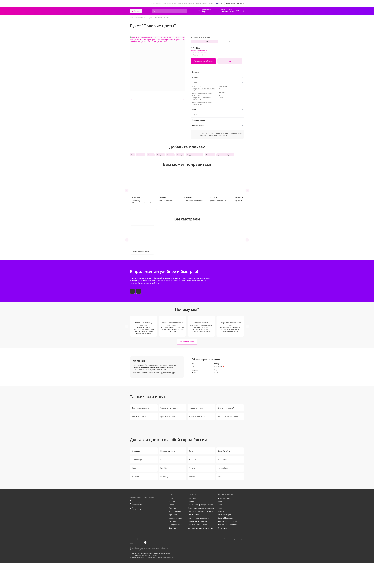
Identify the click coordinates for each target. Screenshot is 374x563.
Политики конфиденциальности (200, 505)
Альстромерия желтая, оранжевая (203, 89)
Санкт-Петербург (224, 451)
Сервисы (210, 3)
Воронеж (192, 459)
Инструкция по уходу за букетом (200, 511)
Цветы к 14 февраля (225, 518)
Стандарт (204, 41)
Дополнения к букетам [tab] (225, 155)
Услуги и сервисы (175, 518)
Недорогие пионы (196, 408)
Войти (242, 3)
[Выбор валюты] (221, 3)
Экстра (231, 41)
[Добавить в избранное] (229, 61)
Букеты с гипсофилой (226, 408)
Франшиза (173, 515)
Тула (219, 477)
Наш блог (172, 521)
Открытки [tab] (140, 155)
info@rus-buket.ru (138, 510)
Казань (163, 459)
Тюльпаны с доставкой (169, 408)
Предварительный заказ (203, 61)
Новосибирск (223, 468)
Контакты (198, 3)
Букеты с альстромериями (228, 416)
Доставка (158, 3)
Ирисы (194, 86)
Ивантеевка (222, 459)
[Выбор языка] (217, 3)
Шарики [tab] (150, 155)
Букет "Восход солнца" (217, 199)
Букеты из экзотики (167, 416)
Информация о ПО (176, 525)
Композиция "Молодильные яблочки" (141, 200)
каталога (204, 52)
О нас (153, 3)
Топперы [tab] (180, 155)
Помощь (204, 3)
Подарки (221, 511)
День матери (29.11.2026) (227, 521)
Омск (191, 451)
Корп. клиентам (189, 3)
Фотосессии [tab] (210, 155)
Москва (192, 468)
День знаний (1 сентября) (227, 525)
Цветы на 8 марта (224, 515)
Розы (220, 508)
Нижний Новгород (167, 451)
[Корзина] (242, 11)
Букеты (220, 505)
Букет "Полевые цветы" (140, 252)
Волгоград (164, 477)
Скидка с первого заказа (197, 521)
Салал (221, 89)
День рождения (224, 498)
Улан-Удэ (163, 468)
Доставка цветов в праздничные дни (200, 529)
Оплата (164, 3)
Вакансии (172, 528)
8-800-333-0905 (137, 505)
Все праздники (223, 528)
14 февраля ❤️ (219, 366)
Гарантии (170, 3)
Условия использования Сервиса (201, 508)
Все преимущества (187, 342)
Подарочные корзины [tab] (194, 155)
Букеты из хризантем (197, 416)
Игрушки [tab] (170, 155)
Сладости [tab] (160, 155)
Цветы (220, 501)
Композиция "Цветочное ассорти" (193, 200)
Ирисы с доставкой (139, 416)
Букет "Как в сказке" (165, 199)
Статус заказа (231, 3)
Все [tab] (132, 155)
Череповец (136, 477)
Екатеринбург (137, 459)
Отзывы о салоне (194, 515)
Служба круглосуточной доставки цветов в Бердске (150, 548)
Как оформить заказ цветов (198, 518)
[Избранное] (237, 11)
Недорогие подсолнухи (140, 408)
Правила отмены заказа (197, 525)
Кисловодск (136, 451)
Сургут (134, 468)
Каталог (137, 11)
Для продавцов (178, 3)
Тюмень (192, 477)
